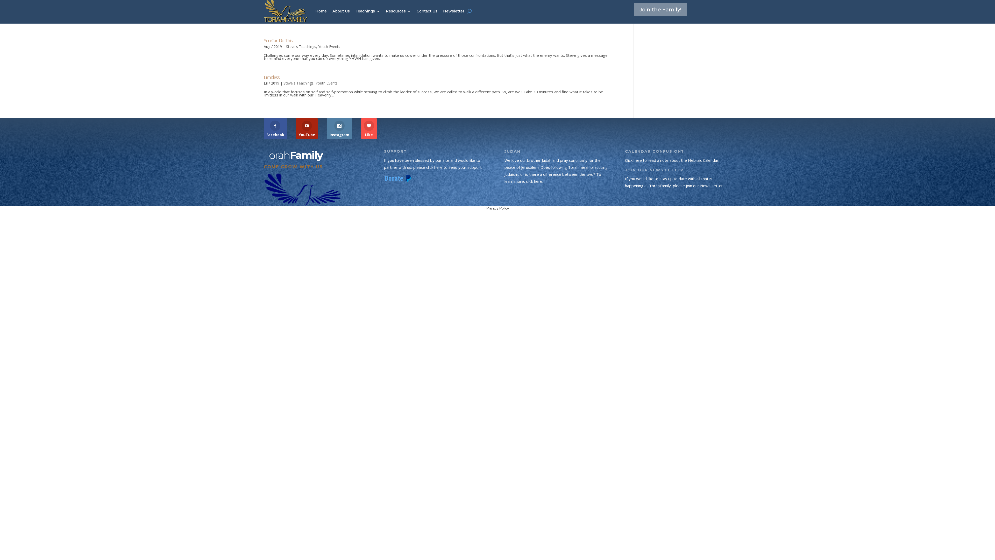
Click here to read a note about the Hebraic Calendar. (672, 160)
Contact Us (427, 11)
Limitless (271, 77)
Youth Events (329, 46)
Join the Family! (660, 9)
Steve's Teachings (301, 46)
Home (321, 11)
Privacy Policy (497, 208)
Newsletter (453, 11)
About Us (341, 11)
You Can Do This (278, 40)
